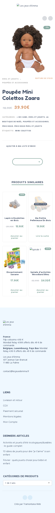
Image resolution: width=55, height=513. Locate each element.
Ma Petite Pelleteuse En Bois (40, 219)
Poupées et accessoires (15, 82)
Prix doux (7, 126)
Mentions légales (12, 416)
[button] (5, 5)
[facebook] (25, 497)
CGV (5, 405)
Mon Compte (10, 422)
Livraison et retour (12, 400)
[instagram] (30, 497)
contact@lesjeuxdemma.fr (16, 371)
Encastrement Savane (14, 273)
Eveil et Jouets (10, 79)
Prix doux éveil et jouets (28, 126)
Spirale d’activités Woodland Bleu (40, 273)
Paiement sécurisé (13, 411)
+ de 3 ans (22, 117)
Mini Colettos (23, 130)
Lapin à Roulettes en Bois (14, 219)
